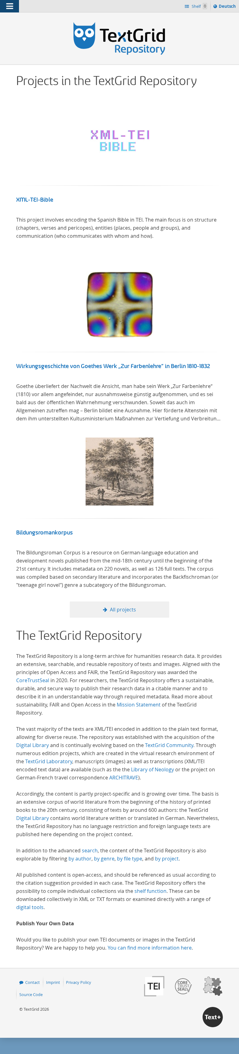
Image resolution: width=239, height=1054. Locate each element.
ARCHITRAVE (123, 777)
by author (79, 858)
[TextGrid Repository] (119, 24)
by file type (129, 858)
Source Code (31, 994)
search (90, 850)
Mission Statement (139, 704)
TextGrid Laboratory (48, 761)
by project (167, 858)
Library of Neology (152, 769)
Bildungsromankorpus (44, 532)
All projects (123, 609)
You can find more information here (150, 947)
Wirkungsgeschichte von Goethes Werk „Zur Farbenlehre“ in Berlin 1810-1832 (113, 366)
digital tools (30, 907)
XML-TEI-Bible (34, 199)
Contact (32, 982)
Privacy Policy (78, 982)
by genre (104, 858)
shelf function (150, 891)
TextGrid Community (169, 745)
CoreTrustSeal (32, 680)
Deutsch (227, 7)
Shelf (198, 6)
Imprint (53, 982)
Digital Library (32, 745)
